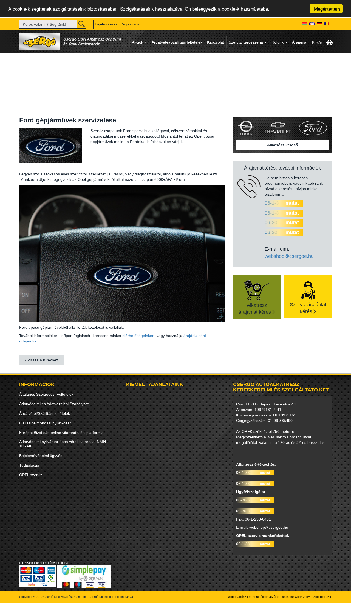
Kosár (317, 42)
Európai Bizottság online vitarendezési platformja (61, 432)
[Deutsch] (319, 24)
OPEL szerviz (30, 475)
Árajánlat (299, 42)
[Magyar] (304, 24)
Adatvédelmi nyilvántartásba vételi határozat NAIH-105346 (63, 443)
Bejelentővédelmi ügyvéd (41, 455)
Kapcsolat (215, 42)
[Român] (326, 24)
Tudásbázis (29, 465)
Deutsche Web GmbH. (296, 596)
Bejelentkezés (106, 24)
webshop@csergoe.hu (289, 256)
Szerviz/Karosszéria (246, 42)
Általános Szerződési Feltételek (46, 394)
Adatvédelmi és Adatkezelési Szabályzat (54, 404)
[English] (312, 24)
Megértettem (327, 8)
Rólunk (278, 42)
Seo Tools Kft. (322, 596)
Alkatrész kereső (282, 145)
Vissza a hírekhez (42, 360)
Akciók (138, 42)
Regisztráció (130, 24)
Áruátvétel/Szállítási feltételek (177, 42)
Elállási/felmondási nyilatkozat (45, 423)
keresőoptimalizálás (266, 596)
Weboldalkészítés (239, 596)
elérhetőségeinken (138, 335)
